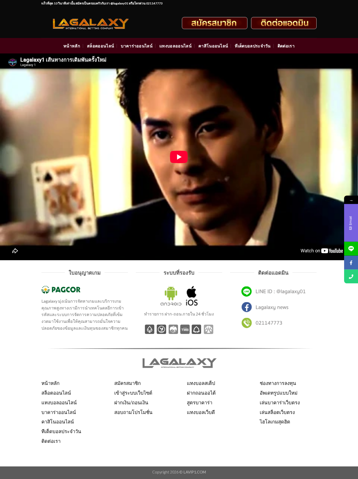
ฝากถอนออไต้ (201, 393)
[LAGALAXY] (95, 23)
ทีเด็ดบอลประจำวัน (252, 45)
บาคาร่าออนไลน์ (137, 45)
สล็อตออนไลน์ (100, 45)
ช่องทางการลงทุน (278, 383)
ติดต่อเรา (286, 45)
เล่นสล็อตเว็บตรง (277, 412)
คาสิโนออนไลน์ (213, 45)
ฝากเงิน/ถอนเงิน (131, 402)
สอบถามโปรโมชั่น (133, 412)
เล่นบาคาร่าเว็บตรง (280, 402)
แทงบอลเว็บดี (201, 412)
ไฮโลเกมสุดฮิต (275, 421)
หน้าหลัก (71, 45)
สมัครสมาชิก (127, 383)
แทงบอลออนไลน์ (175, 45)
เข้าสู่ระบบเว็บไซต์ (133, 393)
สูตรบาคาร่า (199, 402)
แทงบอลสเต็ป (201, 383)
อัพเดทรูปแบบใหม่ (278, 393)
